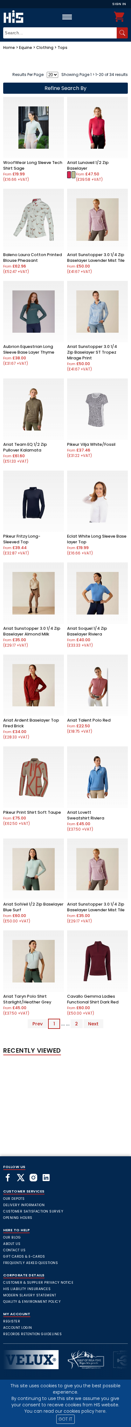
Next (93, 1024)
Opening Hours (17, 1217)
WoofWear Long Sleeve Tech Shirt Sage (32, 165)
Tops (62, 47)
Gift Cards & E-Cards (24, 1256)
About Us (11, 1243)
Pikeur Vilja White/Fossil (91, 444)
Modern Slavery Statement (29, 1295)
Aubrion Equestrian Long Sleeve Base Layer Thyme (28, 349)
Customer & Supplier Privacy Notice (38, 1282)
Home (9, 47)
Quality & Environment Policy (32, 1301)
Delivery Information (24, 1205)
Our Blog (12, 1237)
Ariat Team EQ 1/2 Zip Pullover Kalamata (25, 447)
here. (101, 1411)
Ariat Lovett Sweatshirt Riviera (85, 815)
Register (11, 1321)
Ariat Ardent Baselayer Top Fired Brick (31, 723)
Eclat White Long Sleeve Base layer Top (97, 539)
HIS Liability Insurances (27, 1289)
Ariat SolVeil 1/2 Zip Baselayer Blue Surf (33, 907)
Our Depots (13, 1198)
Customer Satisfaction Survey (33, 1211)
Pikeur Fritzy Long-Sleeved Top (21, 539)
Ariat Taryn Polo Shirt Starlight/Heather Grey (27, 999)
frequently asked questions (30, 1263)
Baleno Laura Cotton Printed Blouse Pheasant (32, 257)
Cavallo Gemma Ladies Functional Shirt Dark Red (93, 999)
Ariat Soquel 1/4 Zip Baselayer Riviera (87, 631)
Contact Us (14, 1250)
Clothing (44, 47)
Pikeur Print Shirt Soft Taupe (32, 812)
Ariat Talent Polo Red (89, 720)
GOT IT (65, 1419)
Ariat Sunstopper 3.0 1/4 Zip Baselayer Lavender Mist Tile (96, 257)
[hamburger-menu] (67, 17)
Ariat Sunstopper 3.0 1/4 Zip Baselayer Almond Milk (31, 631)
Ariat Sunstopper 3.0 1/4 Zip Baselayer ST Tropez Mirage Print (92, 352)
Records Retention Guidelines (32, 1334)
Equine (25, 47)
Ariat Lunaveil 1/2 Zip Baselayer (88, 165)
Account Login (17, 1327)
